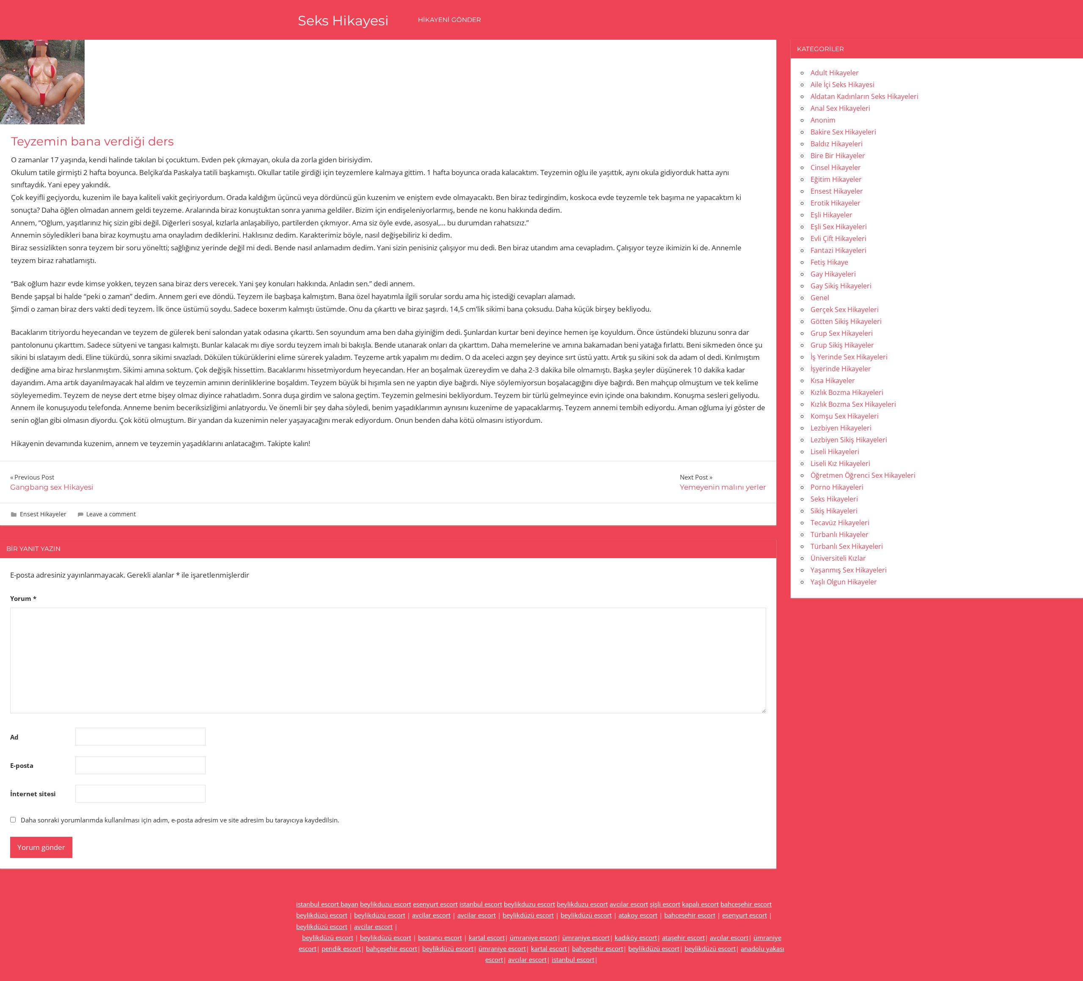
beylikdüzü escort (321, 915)
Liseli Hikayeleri (835, 451)
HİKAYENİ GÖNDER (449, 20)
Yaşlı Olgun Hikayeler (844, 581)
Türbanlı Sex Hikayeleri (847, 546)
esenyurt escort (435, 904)
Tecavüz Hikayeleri (840, 522)
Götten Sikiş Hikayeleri (846, 321)
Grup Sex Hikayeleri (842, 333)
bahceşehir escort (746, 904)
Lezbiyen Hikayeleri (841, 428)
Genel (820, 297)
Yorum (23, 598)
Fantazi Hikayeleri (838, 250)
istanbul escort (480, 904)
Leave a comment (111, 514)
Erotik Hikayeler (835, 203)
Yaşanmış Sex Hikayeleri (849, 570)
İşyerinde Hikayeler (841, 368)
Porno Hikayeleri (837, 487)
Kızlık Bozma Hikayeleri (847, 392)
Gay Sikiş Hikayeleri (841, 285)
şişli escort (665, 904)
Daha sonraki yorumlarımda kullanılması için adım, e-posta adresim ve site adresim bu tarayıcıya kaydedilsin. (180, 820)
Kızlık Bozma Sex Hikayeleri (853, 404)
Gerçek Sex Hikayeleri (845, 309)
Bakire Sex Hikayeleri (843, 132)
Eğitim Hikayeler (836, 179)
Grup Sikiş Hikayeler (842, 345)
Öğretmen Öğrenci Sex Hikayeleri (863, 475)
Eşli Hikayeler (831, 214)
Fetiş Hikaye (829, 262)
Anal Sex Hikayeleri (840, 108)
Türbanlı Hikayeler (840, 534)
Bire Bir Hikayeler (838, 155)
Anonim (823, 120)
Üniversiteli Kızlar (838, 558)
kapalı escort (700, 904)
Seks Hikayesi (343, 20)
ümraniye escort (533, 937)
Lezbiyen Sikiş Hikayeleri (849, 439)
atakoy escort (637, 915)
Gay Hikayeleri (833, 274)
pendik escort (341, 948)
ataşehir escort (683, 937)
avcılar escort (629, 904)
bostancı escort (440, 937)
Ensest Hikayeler (43, 514)
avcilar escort (431, 915)
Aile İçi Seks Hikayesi (842, 84)
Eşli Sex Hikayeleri (839, 226)
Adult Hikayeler (835, 72)
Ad (14, 737)
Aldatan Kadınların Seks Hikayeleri (864, 96)
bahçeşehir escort (391, 948)
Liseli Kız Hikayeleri (840, 463)
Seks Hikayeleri (834, 499)
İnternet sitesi (33, 793)
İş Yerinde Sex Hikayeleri (849, 357)
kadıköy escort (636, 937)
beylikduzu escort (385, 904)
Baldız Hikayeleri (837, 143)
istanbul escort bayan (327, 904)
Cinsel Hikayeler (836, 167)
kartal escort (487, 937)
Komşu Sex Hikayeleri (845, 416)
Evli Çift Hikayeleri (838, 238)
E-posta (21, 765)
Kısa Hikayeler (833, 380)
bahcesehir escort (689, 915)
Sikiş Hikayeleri (834, 510)
